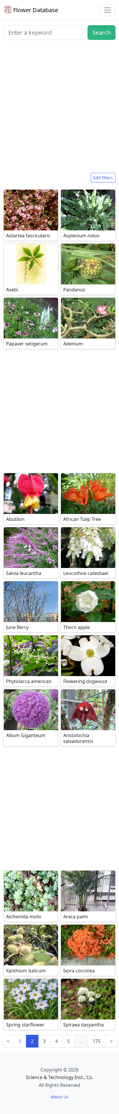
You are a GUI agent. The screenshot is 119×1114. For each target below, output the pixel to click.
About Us (59, 1097)
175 (97, 1041)
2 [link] (32, 1041)
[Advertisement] (59, 108)
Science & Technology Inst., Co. (59, 1077)
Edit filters (103, 177)
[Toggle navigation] (107, 10)
